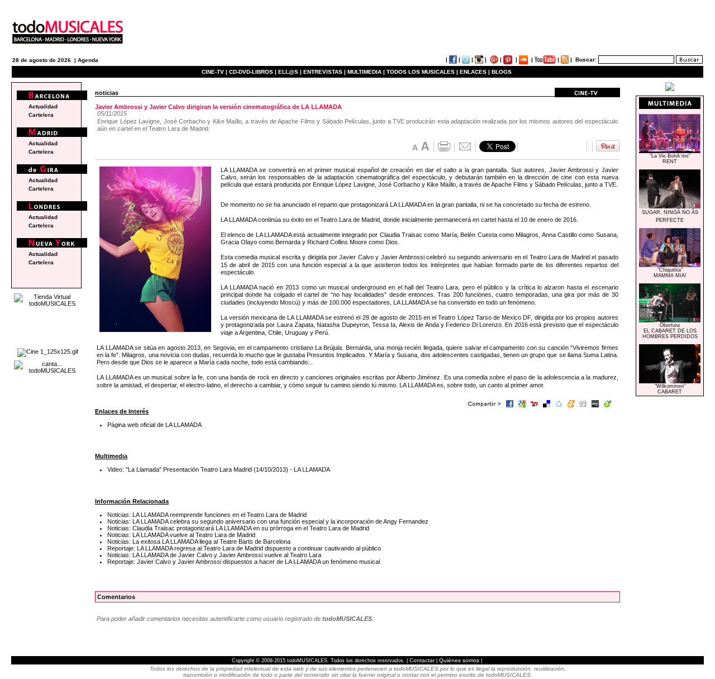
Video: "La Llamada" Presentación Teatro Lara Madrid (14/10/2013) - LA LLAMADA (218, 469)
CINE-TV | (215, 72)
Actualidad (43, 106)
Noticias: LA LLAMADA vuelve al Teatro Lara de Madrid (181, 534)
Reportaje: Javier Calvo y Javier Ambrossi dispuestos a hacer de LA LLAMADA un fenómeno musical (243, 561)
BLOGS (502, 72)
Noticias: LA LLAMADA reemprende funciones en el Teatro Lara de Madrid (207, 514)
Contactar (422, 660)
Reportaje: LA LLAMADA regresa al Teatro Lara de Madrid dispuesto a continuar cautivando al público (244, 548)
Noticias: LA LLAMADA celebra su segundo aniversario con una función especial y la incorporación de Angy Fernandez (267, 521)
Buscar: (586, 59)
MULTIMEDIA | (366, 72)
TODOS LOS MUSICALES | (422, 72)
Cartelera (41, 115)
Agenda (88, 60)
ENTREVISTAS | (324, 72)
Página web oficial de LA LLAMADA (154, 424)
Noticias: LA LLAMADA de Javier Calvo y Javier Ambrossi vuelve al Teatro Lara (214, 555)
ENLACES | (475, 72)
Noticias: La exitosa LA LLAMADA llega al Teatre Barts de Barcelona (198, 541)
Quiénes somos (459, 660)
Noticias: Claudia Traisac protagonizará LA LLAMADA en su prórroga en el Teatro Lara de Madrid (238, 528)
